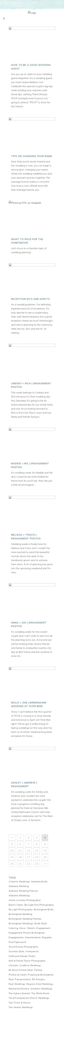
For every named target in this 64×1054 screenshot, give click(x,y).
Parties (38, 970)
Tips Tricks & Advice (19, 1002)
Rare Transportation (20, 979)
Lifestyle (13, 965)
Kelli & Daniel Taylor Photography (27, 960)
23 (36, 863)
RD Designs (38, 979)
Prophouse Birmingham (40, 974)
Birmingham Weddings (21, 923)
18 (36, 857)
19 (45, 857)
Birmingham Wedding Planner (25, 919)
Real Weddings (17, 984)
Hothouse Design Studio (22, 956)
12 (28, 850)
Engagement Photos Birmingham (27, 933)
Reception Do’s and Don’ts (30, 298)
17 (28, 857)
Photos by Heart (18, 974)
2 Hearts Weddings (19, 881)
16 (20, 857)
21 (20, 863)
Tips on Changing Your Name (31, 156)
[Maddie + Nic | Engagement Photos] (32, 443)
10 (12, 850)
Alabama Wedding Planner (23, 891)
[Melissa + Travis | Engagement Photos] (32, 513)
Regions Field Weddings (40, 984)
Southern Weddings (41, 988)
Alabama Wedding (19, 886)
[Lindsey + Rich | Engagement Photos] (32, 361)
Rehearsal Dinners (19, 988)
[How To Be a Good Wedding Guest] (32, 44)
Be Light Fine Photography (39, 905)
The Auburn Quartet (19, 993)
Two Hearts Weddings (21, 1007)
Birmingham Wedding (20, 914)
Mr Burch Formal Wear (21, 970)
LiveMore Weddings (30, 965)
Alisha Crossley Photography (25, 900)
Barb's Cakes (16, 905)
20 (12, 863)
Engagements (16, 937)
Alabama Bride (39, 881)
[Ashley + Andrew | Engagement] (32, 762)
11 (20, 850)
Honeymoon (32, 951)
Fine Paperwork (17, 942)
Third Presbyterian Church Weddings (29, 998)
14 (45, 850)
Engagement (43, 928)
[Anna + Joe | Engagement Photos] (32, 600)
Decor (22, 928)
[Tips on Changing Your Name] (32, 134)
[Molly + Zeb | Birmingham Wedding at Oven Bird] (32, 682)
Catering (13, 928)
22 (28, 863)
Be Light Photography (21, 909)
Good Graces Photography (23, 946)
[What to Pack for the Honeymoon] (32, 218)
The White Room (40, 993)
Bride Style (41, 923)
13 (36, 850)
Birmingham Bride (43, 909)
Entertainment (33, 937)
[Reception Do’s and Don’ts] (32, 279)
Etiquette (47, 937)
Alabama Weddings (19, 895)
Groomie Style (16, 951)
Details (31, 928)
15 (12, 857)
